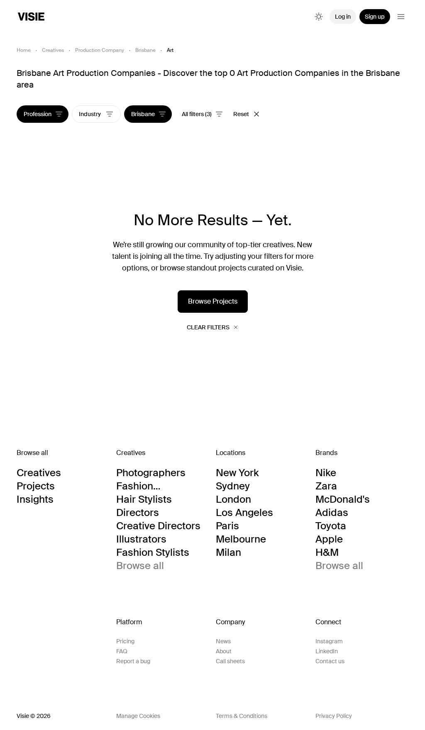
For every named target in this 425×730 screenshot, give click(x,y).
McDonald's (342, 499)
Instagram (329, 641)
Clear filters (208, 327)
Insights (35, 499)
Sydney (233, 486)
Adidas (331, 513)
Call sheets (230, 661)
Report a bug (133, 661)
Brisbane (145, 50)
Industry (90, 114)
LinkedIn (326, 651)
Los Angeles (244, 513)
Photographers (151, 473)
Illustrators (141, 539)
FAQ (121, 651)
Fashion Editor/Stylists (148, 486)
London (233, 499)
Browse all (140, 566)
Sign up (375, 16)
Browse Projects (212, 301)
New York (237, 473)
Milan (228, 552)
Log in (343, 16)
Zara (326, 486)
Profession (37, 114)
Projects (36, 486)
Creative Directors (158, 526)
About (224, 651)
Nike (325, 473)
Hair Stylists (144, 499)
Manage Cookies (138, 716)
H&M (327, 552)
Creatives (53, 50)
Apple (329, 539)
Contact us (329, 661)
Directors (137, 513)
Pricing (125, 641)
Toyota (330, 526)
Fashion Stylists (152, 552)
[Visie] (31, 16)
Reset (241, 114)
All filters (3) (197, 114)
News (223, 641)
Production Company (99, 50)
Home (24, 50)
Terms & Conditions (241, 716)
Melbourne (241, 539)
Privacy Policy (333, 716)
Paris (227, 526)
